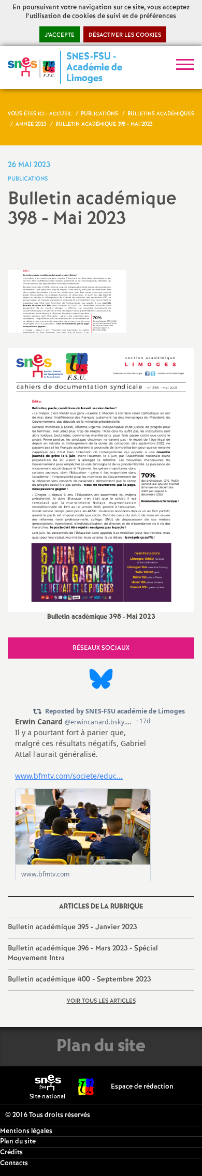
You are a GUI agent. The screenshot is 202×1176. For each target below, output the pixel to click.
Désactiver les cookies (125, 35)
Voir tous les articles (101, 1001)
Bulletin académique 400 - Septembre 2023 (79, 979)
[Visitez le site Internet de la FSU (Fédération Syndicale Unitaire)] (86, 1087)
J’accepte (60, 35)
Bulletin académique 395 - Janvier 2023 (72, 927)
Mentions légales (26, 1131)
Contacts (14, 1163)
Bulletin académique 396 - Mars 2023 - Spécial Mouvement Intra (83, 953)
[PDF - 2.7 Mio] (101, 480)
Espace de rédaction (142, 1087)
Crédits (11, 1152)
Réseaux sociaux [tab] (101, 648)
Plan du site (18, 1142)
